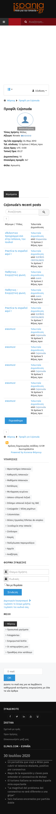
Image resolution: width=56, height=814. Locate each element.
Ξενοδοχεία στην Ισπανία (19, 526)
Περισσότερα (16, 420)
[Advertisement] (28, 57)
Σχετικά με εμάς (12, 729)
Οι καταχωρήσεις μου (17, 646)
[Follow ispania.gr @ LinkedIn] (23, 716)
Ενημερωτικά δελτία (16, 641)
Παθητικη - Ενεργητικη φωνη (15, 274)
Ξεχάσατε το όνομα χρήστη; (17, 604)
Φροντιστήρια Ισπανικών (19, 469)
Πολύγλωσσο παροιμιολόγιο (20, 543)
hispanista (41, 239)
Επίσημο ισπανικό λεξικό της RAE (23, 503)
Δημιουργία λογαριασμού (16, 600)
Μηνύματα (11, 194)
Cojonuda (41, 335)
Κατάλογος (12, 486)
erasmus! (10, 329)
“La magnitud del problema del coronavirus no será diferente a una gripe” (28, 791)
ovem (38, 278)
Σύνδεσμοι (12, 531)
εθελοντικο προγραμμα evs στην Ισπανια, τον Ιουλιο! (15, 237)
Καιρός (10, 537)
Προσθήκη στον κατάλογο (19, 652)
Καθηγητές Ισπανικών (17, 474)
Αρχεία (10, 548)
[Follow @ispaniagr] (17, 716)
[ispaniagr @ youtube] (30, 716)
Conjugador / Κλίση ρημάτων (21, 509)
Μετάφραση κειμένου (17, 491)
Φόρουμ (11, 624)
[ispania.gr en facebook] (10, 716)
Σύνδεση (13, 592)
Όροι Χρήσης (10, 734)
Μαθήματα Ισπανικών (17, 480)
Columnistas (13, 514)
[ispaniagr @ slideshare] (37, 716)
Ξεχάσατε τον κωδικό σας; (16, 607)
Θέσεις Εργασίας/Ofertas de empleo (25, 520)
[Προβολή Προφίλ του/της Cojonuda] (26, 122)
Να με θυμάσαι (15, 585)
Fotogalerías (13, 635)
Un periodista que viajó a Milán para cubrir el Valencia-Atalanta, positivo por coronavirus (28, 766)
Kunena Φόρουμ (33, 452)
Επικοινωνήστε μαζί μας (16, 739)
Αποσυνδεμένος (26, 128)
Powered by (17, 452)
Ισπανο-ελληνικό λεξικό (18, 497)
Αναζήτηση (12, 554)
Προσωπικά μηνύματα (17, 629)
